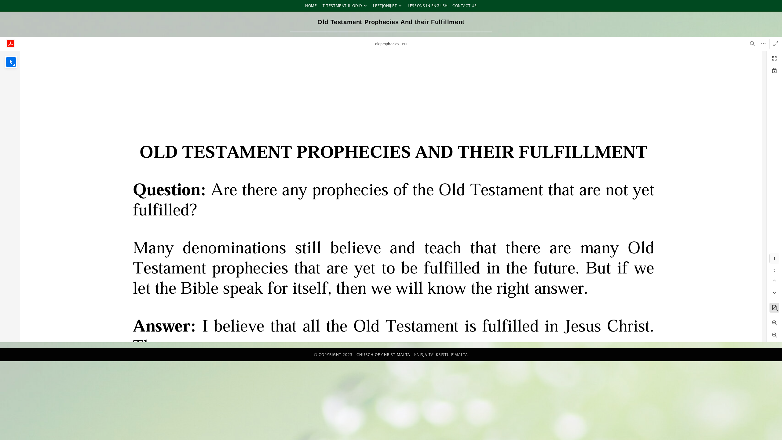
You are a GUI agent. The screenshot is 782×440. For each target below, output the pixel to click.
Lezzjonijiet (385, 5)
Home (311, 5)
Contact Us (464, 5)
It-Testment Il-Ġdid (341, 5)
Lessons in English (428, 5)
